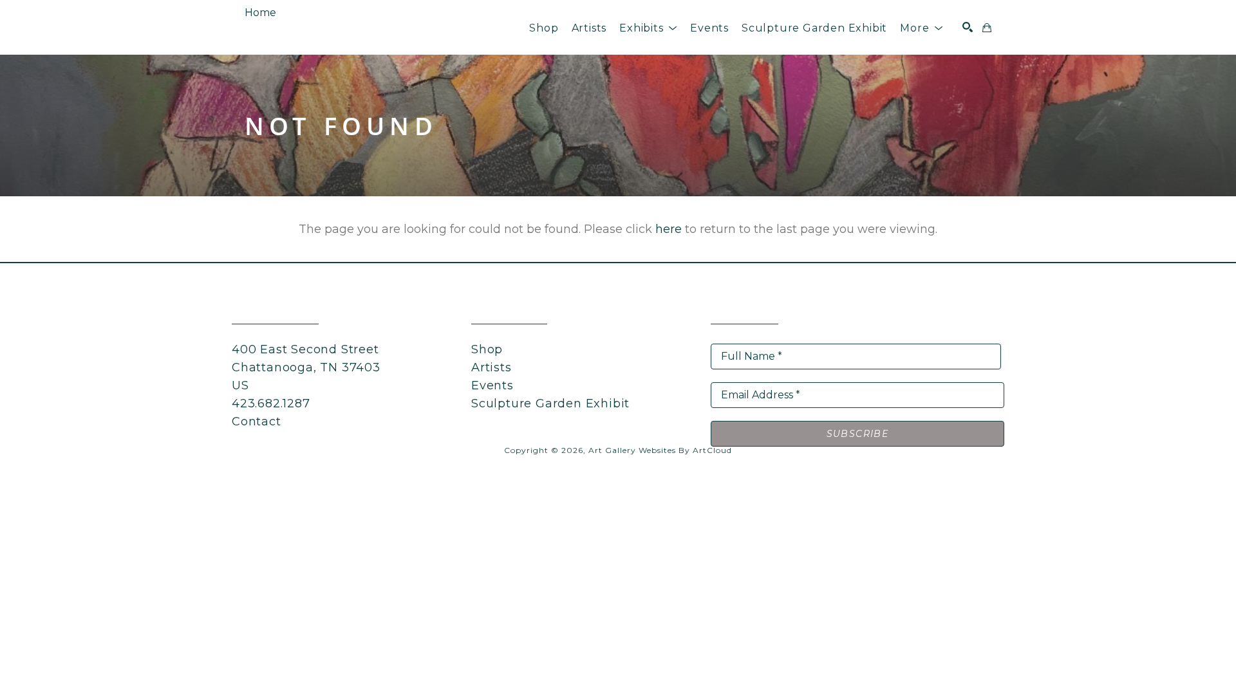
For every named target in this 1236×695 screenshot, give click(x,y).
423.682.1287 (271, 403)
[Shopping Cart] (986, 28)
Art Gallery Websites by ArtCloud (660, 450)
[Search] (967, 27)
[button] (648, 28)
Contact (256, 421)
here (668, 229)
